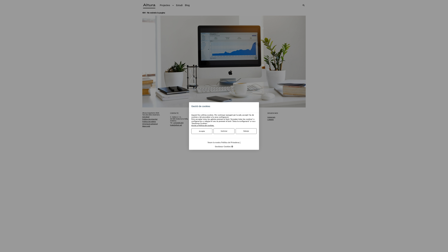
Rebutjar (246, 131)
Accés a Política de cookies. (202, 125)
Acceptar (202, 131)
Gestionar (224, 131)
